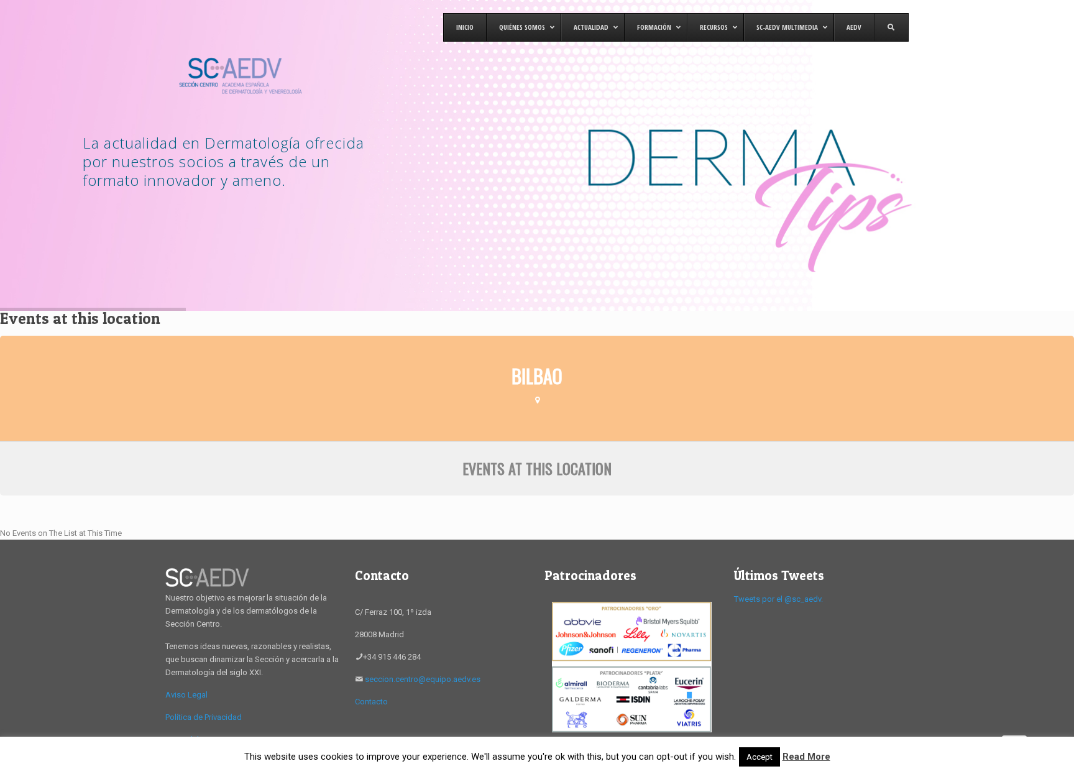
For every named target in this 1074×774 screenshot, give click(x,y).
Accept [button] (759, 757)
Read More (806, 756)
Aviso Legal (186, 694)
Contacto (371, 701)
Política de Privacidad (203, 717)
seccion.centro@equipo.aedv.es (422, 679)
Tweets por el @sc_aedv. (778, 599)
